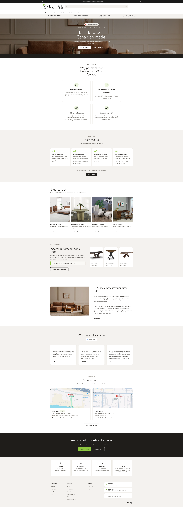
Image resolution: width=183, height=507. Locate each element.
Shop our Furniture (84, 47)
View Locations (54, 16)
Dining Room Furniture (77, 224)
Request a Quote (84, 449)
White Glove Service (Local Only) (130, 16)
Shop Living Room (98, 231)
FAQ (133, 12)
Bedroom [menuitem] (53, 12)
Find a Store (70, 491)
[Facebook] (43, 1)
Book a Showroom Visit (91, 425)
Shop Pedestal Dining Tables (59, 269)
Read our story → (98, 318)
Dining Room (53, 489)
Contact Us (90, 486)
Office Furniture (117, 224)
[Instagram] (45, 1)
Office (52, 494)
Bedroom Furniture (55, 224)
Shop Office (117, 231)
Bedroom (53, 486)
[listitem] (96, 257)
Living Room (53, 491)
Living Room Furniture (98, 224)
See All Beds (80, 16)
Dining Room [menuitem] (61, 12)
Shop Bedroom (55, 231)
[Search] (126, 6)
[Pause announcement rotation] (140, 1)
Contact (138, 12)
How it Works (91, 174)
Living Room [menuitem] (70, 12)
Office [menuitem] (77, 12)
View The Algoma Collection (105, 16)
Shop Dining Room (77, 231)
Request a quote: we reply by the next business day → (92, 1)
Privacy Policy (70, 496)
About (119, 12)
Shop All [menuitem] (45, 12)
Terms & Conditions (71, 499)
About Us (69, 486)
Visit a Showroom (98, 47)
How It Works (126, 12)
